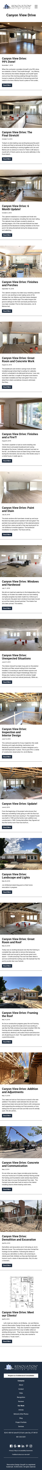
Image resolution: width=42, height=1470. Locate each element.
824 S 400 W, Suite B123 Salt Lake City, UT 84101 (21, 1433)
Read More (7, 85)
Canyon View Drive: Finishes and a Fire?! (20, 436)
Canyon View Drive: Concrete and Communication (20, 1164)
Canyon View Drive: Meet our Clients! (18, 1314)
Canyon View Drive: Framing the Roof (20, 1014)
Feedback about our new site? (21, 1454)
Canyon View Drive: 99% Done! (14, 60)
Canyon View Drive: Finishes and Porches (20, 284)
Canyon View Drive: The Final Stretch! (17, 134)
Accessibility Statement (26, 1450)
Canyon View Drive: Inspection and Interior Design (14, 732)
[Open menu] (36, 6)
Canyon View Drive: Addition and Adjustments (20, 1090)
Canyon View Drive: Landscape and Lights (16, 876)
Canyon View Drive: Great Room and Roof (18, 941)
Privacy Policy (13, 1450)
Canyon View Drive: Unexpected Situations (16, 657)
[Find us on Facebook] (11, 1446)
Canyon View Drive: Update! (19, 803)
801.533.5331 (21, 1437)
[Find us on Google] (15, 1446)
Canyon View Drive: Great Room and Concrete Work (18, 360)
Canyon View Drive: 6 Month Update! (15, 208)
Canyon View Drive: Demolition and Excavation (19, 1238)
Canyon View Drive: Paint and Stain (18, 509)
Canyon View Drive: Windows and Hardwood (20, 583)
